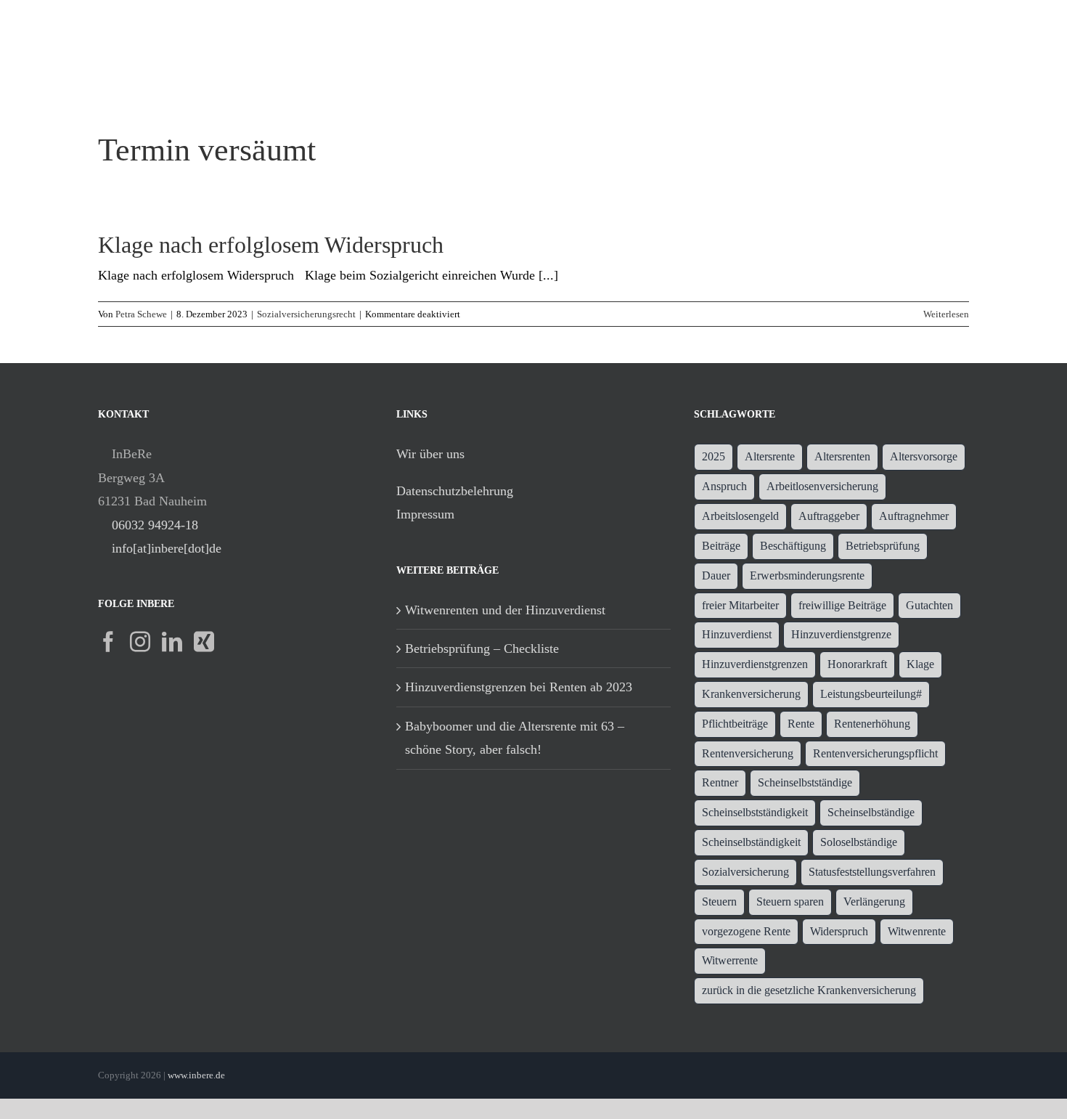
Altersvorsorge (923, 456)
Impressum (425, 514)
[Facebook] (108, 642)
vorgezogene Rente (746, 931)
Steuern (719, 901)
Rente (801, 724)
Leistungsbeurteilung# (871, 694)
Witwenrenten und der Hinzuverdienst (505, 610)
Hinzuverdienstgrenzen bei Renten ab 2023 (518, 687)
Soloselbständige (858, 842)
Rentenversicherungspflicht (875, 753)
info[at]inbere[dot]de (166, 548)
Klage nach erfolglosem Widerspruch (270, 245)
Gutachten (929, 605)
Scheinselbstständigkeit (755, 812)
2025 (713, 456)
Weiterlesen (946, 314)
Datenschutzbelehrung (454, 491)
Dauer (716, 575)
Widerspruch (839, 931)
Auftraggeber (828, 516)
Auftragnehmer (914, 516)
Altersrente (770, 456)
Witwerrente (730, 960)
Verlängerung (874, 901)
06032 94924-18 (155, 525)
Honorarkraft (857, 664)
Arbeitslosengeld (740, 516)
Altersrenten (842, 456)
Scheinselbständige (871, 812)
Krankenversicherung (751, 694)
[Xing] (204, 642)
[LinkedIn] (172, 642)
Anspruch (724, 486)
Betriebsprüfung (883, 546)
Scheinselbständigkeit (751, 842)
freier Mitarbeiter (740, 605)
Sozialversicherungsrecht (306, 314)
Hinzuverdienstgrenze (841, 634)
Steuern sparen (790, 901)
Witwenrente (917, 931)
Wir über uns (430, 454)
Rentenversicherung (747, 753)
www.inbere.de (196, 1075)
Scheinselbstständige (805, 782)
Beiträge (721, 546)
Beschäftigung (793, 546)
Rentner (720, 782)
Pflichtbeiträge (735, 724)
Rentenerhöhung (872, 724)
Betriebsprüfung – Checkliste (482, 648)
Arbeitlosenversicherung (822, 486)
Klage (920, 664)
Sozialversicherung (745, 872)
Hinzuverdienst (737, 634)
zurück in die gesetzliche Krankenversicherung (809, 990)
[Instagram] (140, 642)
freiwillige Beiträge (842, 605)
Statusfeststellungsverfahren (872, 872)
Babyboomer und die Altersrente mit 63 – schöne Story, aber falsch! (514, 738)
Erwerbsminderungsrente (807, 575)
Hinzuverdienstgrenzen (755, 664)
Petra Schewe (141, 314)
